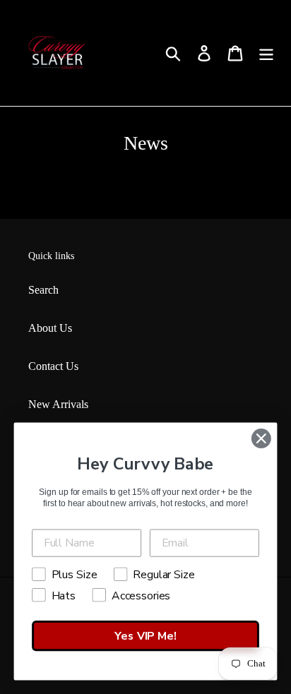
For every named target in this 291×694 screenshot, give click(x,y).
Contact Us (53, 366)
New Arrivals (58, 404)
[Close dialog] (261, 438)
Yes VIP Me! (145, 636)
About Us (50, 328)
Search (43, 290)
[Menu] (266, 53)
